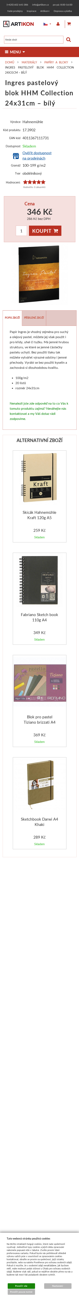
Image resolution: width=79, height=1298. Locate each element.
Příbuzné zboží (34, 317)
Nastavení (57, 1286)
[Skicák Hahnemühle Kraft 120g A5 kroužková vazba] (39, 478)
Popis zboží (12, 317)
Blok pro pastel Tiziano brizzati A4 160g (40, 722)
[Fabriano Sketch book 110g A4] (39, 581)
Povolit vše (21, 1286)
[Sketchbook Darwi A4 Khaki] (40, 785)
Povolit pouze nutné (21, 1292)
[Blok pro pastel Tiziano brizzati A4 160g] (40, 682)
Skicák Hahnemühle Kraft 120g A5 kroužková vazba (39, 517)
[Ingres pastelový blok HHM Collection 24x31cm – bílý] (39, 274)
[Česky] (44, 24)
